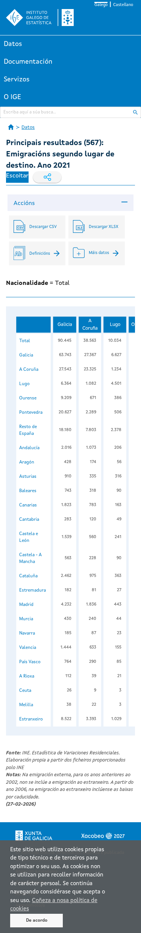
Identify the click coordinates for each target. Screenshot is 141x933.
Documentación (28, 61)
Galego (101, 5)
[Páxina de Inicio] (11, 127)
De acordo (36, 920)
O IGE (12, 97)
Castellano (123, 5)
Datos (13, 44)
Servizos (17, 79)
